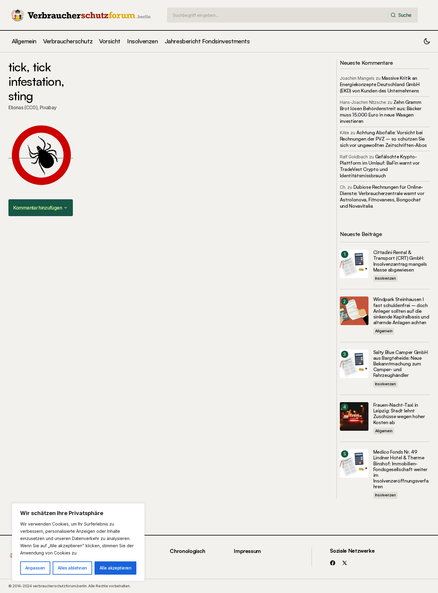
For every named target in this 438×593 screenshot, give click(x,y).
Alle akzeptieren (115, 567)
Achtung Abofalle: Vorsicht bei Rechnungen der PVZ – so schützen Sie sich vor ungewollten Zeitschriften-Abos (383, 138)
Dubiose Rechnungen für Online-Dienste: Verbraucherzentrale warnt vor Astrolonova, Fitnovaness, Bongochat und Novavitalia (382, 196)
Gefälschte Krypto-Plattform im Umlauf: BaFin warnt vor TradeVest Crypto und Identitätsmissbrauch (380, 166)
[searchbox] (277, 15)
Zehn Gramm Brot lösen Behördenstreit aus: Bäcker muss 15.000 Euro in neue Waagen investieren (380, 111)
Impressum (247, 551)
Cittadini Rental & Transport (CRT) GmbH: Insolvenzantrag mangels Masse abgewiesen (400, 261)
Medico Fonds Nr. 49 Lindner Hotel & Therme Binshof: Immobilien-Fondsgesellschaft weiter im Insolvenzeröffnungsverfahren (401, 469)
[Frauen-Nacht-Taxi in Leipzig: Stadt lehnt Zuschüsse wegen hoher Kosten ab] (354, 416)
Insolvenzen (385, 278)
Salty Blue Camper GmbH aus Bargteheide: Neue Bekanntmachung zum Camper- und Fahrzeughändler (400, 363)
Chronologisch (187, 551)
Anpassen (35, 567)
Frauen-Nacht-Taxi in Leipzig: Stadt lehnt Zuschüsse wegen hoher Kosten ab (399, 413)
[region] (78, 542)
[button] (427, 41)
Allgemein (384, 331)
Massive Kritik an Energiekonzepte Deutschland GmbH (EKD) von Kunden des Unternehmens (380, 84)
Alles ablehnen (72, 567)
